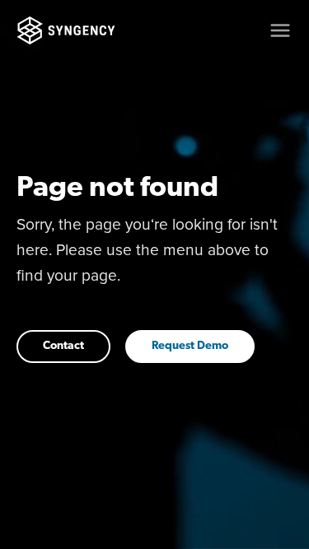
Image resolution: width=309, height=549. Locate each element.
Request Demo (190, 346)
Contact (63, 346)
